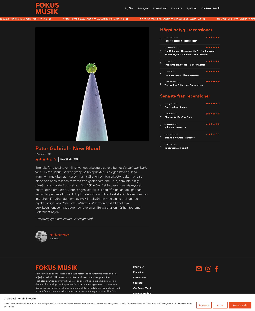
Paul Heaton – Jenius (176, 107)
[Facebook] (217, 269)
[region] (127, 302)
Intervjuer (143, 8)
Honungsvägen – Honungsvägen (182, 75)
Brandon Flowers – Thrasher (179, 137)
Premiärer (176, 8)
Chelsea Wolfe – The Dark (178, 117)
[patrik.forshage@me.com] (198, 268)
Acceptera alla (240, 305)
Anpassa (203, 305)
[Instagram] (208, 269)
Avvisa (220, 305)
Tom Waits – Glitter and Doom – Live (184, 85)
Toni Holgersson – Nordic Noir (181, 40)
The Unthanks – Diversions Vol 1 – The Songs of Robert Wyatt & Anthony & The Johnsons (190, 52)
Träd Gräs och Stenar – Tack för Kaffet (185, 64)
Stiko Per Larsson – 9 (176, 127)
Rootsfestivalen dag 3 (176, 148)
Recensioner (160, 8)
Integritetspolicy (142, 293)
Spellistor (192, 8)
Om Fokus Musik (210, 8)
